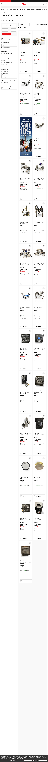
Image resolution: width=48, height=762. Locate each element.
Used (6, 12)
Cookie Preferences (19, 758)
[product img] (26, 41)
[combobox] (24, 24)
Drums (20, 9)
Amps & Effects (8, 9)
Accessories (44, 9)
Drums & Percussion (6, 62)
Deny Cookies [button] (12, 760)
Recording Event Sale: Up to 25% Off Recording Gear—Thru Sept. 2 (24, 0)
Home (3, 12)
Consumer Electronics (7, 65)
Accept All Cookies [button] (35, 760)
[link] (25, 52)
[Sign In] (43, 4)
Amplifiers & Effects (6, 58)
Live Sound (38, 9)
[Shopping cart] (46, 4)
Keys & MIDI (15, 9)
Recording (33, 9)
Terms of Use (12, 758)
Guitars (2, 9)
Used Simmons (11, 12)
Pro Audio (4, 60)
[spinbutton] (5, 30)
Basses (28, 9)
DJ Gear (24, 9)
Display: (20, 27)
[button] (14, 39)
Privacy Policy (32, 756)
